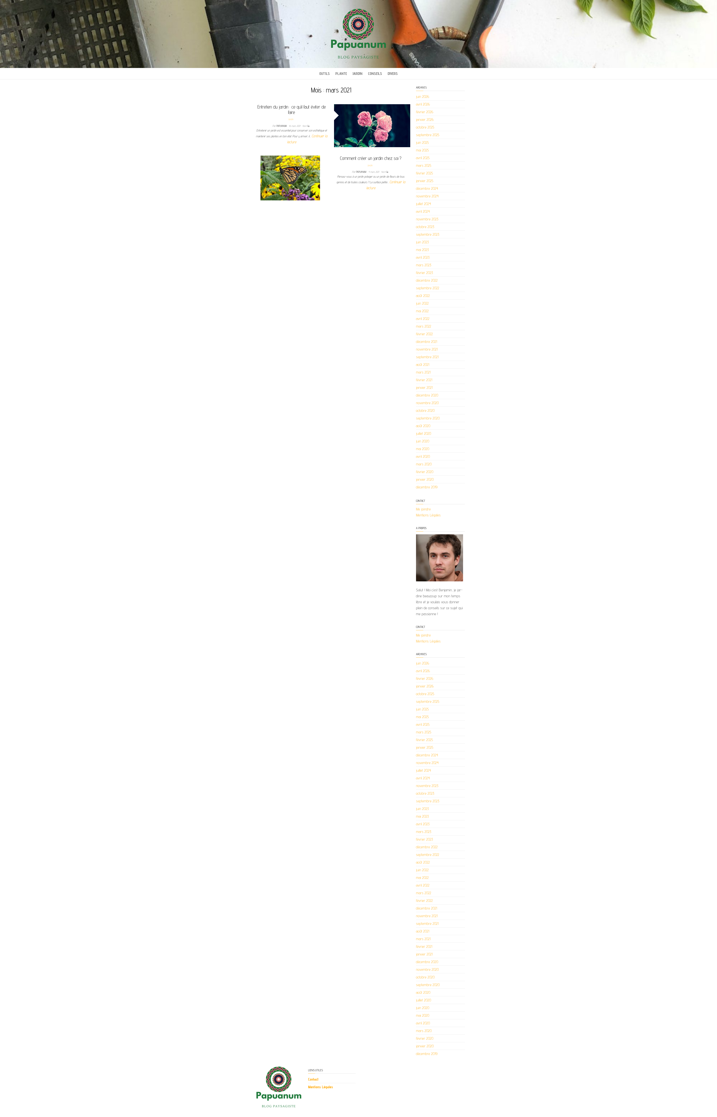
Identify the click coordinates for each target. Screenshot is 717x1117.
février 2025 (424, 173)
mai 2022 (422, 311)
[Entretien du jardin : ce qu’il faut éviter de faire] (372, 125)
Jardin (357, 73)
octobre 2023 (425, 226)
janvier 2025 (424, 181)
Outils (324, 73)
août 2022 (423, 295)
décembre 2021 (426, 341)
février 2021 (424, 380)
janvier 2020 (425, 479)
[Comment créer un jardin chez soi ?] (290, 177)
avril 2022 (422, 318)
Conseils (375, 73)
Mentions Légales (428, 515)
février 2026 (424, 112)
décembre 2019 (426, 487)
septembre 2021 (427, 357)
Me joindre (423, 509)
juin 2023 (422, 242)
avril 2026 (423, 104)
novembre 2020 (427, 403)
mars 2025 (423, 165)
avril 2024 (423, 211)
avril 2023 (423, 257)
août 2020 (423, 426)
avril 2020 (423, 456)
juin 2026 (422, 96)
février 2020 (424, 472)
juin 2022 (422, 303)
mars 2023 (423, 265)
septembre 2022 (427, 288)
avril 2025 (423, 158)
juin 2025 (422, 142)
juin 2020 (422, 441)
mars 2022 (423, 326)
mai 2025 (422, 150)
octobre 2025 (425, 127)
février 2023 (424, 272)
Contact (313, 1079)
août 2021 (422, 364)
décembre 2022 (427, 280)
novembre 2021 (427, 349)
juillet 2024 (423, 204)
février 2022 (424, 334)
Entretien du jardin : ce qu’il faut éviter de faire (291, 109)
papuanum (282, 125)
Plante (341, 73)
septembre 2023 (427, 234)
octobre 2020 (425, 410)
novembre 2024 (427, 196)
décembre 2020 (427, 395)
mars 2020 (424, 464)
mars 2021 (423, 372)
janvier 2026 (425, 119)
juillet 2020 (423, 433)
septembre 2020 (428, 418)
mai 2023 (422, 249)
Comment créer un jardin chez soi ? (370, 158)
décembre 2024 (427, 188)
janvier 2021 (424, 387)
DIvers (393, 73)
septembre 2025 (427, 135)
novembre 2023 (427, 219)
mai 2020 (422, 449)
